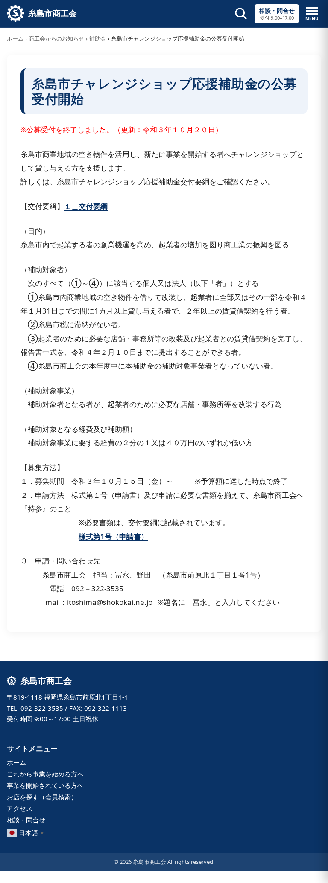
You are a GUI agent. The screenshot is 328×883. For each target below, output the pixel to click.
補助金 (97, 38)
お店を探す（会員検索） (42, 797)
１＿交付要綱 (86, 206)
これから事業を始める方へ (45, 774)
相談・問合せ (26, 820)
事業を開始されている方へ (45, 785)
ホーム (15, 38)
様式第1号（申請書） (113, 536)
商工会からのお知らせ (56, 38)
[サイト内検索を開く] (241, 13)
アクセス (19, 808)
